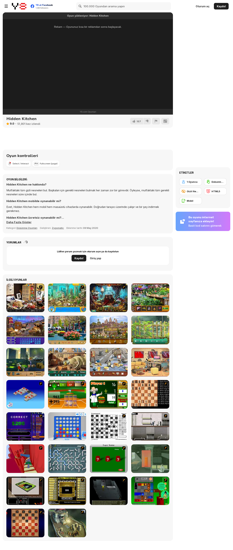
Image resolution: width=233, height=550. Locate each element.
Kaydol (221, 6)
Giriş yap (95, 258)
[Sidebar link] (6, 6)
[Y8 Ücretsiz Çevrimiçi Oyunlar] (19, 6)
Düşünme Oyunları (27, 227)
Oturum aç (203, 6)
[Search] (80, 6)
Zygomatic (58, 227)
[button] (18, 222)
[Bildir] (156, 121)
